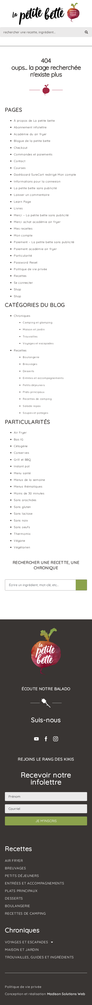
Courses (19, 168)
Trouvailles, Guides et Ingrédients (39, 957)
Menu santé (22, 473)
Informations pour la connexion (37, 181)
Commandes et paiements (33, 154)
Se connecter (23, 282)
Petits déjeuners (34, 385)
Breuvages (30, 364)
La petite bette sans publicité (35, 188)
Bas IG (18, 439)
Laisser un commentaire (31, 194)
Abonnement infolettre (30, 127)
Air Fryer (20, 432)
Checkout (20, 147)
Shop (17, 289)
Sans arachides (25, 500)
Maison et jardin (34, 329)
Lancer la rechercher (81, 585)
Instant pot (22, 466)
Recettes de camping (37, 398)
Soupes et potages (35, 412)
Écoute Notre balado (46, 688)
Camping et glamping (37, 322)
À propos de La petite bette (34, 120)
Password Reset (26, 262)
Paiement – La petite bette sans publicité (44, 242)
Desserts (28, 371)
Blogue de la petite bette (32, 141)
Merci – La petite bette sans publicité (41, 215)
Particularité (23, 255)
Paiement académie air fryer (35, 249)
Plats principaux (33, 392)
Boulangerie (31, 357)
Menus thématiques (28, 486)
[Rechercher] (86, 32)
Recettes (20, 276)
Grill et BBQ (22, 459)
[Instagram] (55, 738)
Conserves (21, 452)
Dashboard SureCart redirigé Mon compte (45, 174)
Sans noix (21, 520)
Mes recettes (23, 228)
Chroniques (22, 315)
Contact (19, 161)
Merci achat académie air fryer (37, 222)
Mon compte (23, 235)
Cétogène (21, 446)
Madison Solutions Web (66, 994)
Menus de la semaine (29, 480)
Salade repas (31, 406)
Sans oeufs (22, 527)
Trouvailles (30, 336)
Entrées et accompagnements (43, 378)
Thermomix (22, 533)
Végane (19, 540)
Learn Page (22, 201)
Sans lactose (23, 513)
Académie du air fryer (30, 134)
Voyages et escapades (38, 343)
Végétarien (22, 547)
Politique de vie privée (30, 269)
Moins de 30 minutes (29, 493)
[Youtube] (36, 738)
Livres (18, 208)
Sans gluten (22, 507)
